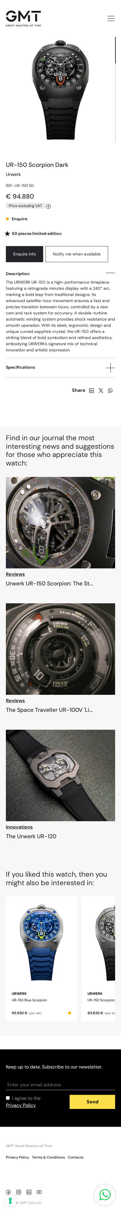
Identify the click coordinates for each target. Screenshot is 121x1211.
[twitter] (101, 390)
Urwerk (13, 174)
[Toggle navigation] (109, 18)
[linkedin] (91, 390)
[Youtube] (40, 1192)
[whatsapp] (110, 390)
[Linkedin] (30, 1192)
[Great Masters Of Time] (26, 18)
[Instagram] (19, 1192)
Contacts (75, 1157)
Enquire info (24, 254)
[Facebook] (9, 1192)
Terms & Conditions (48, 1157)
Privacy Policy (17, 1157)
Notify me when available (77, 254)
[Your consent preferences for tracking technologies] (10, 1200)
